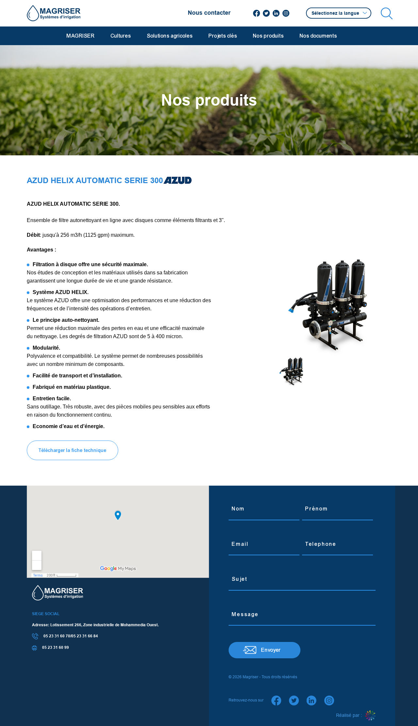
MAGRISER (81, 36)
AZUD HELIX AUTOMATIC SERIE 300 (95, 180)
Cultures (121, 36)
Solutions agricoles (170, 36)
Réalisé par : (349, 715)
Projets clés (223, 36)
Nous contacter (209, 12)
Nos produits (268, 36)
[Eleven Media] (370, 715)
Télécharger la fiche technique (72, 450)
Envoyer (271, 650)
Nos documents (318, 36)
